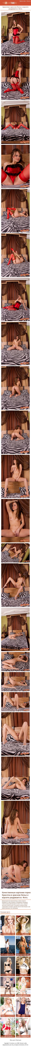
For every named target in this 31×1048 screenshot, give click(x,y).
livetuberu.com (13, 1043)
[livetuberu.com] (9, 3)
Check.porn (18, 1040)
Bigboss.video (23, 1)
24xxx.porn (12, 1040)
